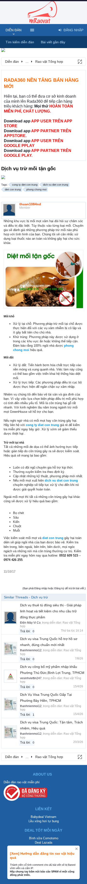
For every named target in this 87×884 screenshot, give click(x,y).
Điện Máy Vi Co (30, 622)
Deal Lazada (43, 842)
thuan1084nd (30, 204)
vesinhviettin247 (31, 678)
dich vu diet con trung (55, 184)
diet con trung (13, 189)
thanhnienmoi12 (31, 650)
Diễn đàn (14, 30)
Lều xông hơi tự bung (44, 821)
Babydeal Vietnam (43, 817)
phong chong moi (36, 189)
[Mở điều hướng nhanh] (79, 61)
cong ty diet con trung (24, 184)
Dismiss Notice (76, 849)
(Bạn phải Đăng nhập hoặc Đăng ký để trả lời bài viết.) (54, 588)
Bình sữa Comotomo (43, 838)
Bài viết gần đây (53, 42)
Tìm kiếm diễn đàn (20, 42)
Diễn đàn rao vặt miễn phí (22, 782)
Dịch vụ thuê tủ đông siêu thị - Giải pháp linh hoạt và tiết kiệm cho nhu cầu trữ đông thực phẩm (50, 611)
